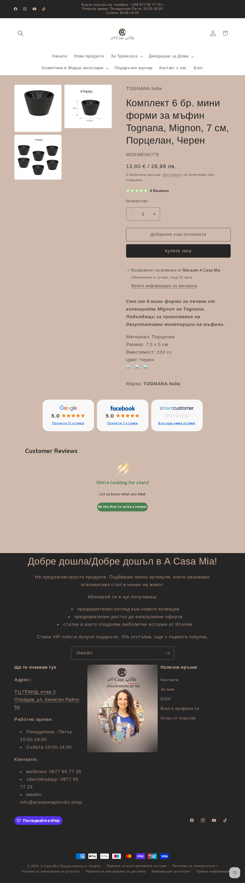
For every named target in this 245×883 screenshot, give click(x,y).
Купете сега (178, 251)
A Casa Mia (50, 866)
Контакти (170, 680)
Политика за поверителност (195, 866)
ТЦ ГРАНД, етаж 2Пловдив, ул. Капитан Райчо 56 (46, 699)
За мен (167, 689)
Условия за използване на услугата (51, 871)
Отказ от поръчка (178, 718)
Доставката (172, 174)
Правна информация (212, 871)
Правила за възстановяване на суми (137, 866)
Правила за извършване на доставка (116, 871)
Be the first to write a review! (122, 506)
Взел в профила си (180, 708)
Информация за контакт (171, 871)
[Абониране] (167, 653)
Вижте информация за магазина (164, 285)
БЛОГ (166, 699)
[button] (20, 33)
